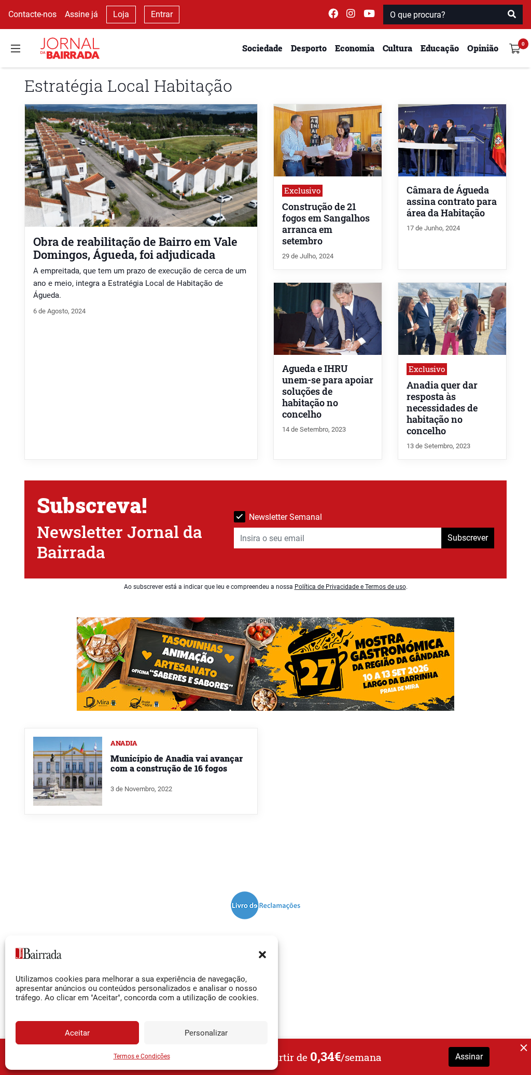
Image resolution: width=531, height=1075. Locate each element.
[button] (262, 953)
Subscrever (468, 538)
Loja (121, 14)
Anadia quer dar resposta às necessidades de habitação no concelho (442, 408)
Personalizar (206, 1033)
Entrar (162, 14)
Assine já (81, 14)
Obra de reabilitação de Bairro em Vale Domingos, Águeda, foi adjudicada (135, 248)
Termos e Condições (142, 1056)
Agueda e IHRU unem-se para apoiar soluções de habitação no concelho (327, 391)
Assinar (469, 1057)
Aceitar (77, 1033)
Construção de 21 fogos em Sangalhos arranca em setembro (326, 224)
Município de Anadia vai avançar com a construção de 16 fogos (176, 763)
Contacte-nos (32, 14)
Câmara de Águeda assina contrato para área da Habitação (452, 201)
